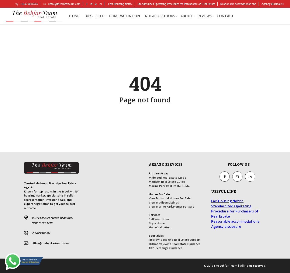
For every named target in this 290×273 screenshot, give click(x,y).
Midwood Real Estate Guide (167, 178)
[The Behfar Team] (34, 16)
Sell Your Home (159, 219)
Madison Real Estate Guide (167, 182)
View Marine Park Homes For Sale (171, 206)
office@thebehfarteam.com (63, 4)
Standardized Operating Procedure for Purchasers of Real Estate (176, 4)
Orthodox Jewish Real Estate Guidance (174, 244)
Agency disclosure (272, 4)
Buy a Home (157, 223)
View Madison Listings (164, 202)
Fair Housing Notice (120, 4)
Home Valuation (159, 227)
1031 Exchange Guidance (165, 248)
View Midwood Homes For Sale (170, 198)
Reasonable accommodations (238, 4)
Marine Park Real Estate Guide (169, 186)
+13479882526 (28, 4)
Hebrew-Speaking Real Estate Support (174, 240)
